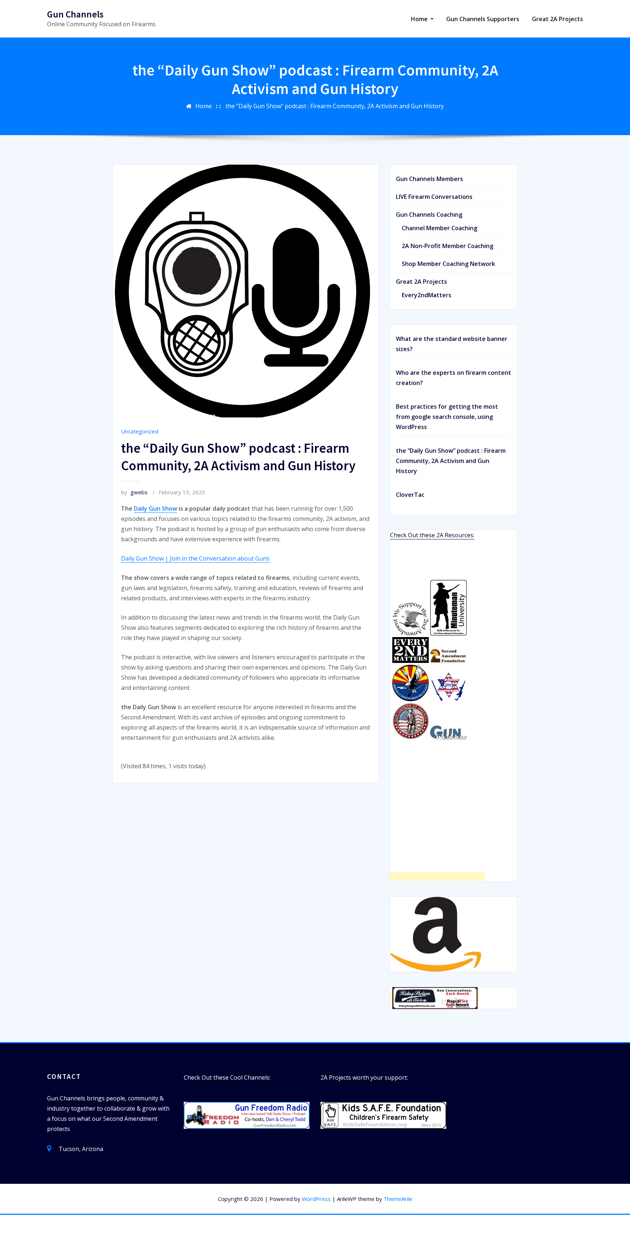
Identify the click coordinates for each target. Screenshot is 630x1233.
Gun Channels (75, 14)
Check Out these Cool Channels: (227, 1077)
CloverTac (410, 495)
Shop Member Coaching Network (448, 264)
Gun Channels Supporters (482, 19)
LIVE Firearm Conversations (434, 197)
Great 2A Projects (557, 19)
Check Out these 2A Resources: (432, 535)
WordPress (316, 1198)
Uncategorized (139, 431)
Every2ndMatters (426, 295)
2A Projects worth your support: (364, 1077)
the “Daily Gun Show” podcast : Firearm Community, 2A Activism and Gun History (335, 106)
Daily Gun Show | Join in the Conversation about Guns (195, 558)
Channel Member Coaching (439, 228)
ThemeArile (398, 1198)
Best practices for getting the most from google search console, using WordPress (447, 417)
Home (420, 19)
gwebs (134, 492)
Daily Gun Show (155, 508)
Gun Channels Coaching (429, 215)
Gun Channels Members (429, 179)
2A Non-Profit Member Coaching (447, 246)
